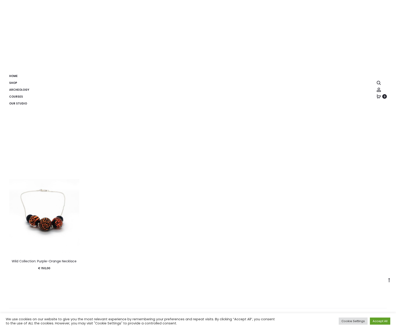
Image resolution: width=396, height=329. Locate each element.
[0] (379, 96)
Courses (16, 97)
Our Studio (18, 103)
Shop (13, 83)
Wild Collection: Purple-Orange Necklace (44, 261)
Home (13, 76)
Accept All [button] (380, 321)
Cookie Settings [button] (353, 321)
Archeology (19, 90)
